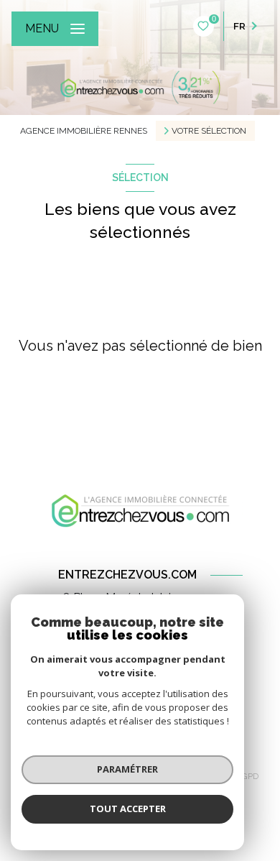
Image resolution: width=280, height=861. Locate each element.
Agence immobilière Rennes (83, 131)
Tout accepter (128, 808)
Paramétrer (127, 769)
